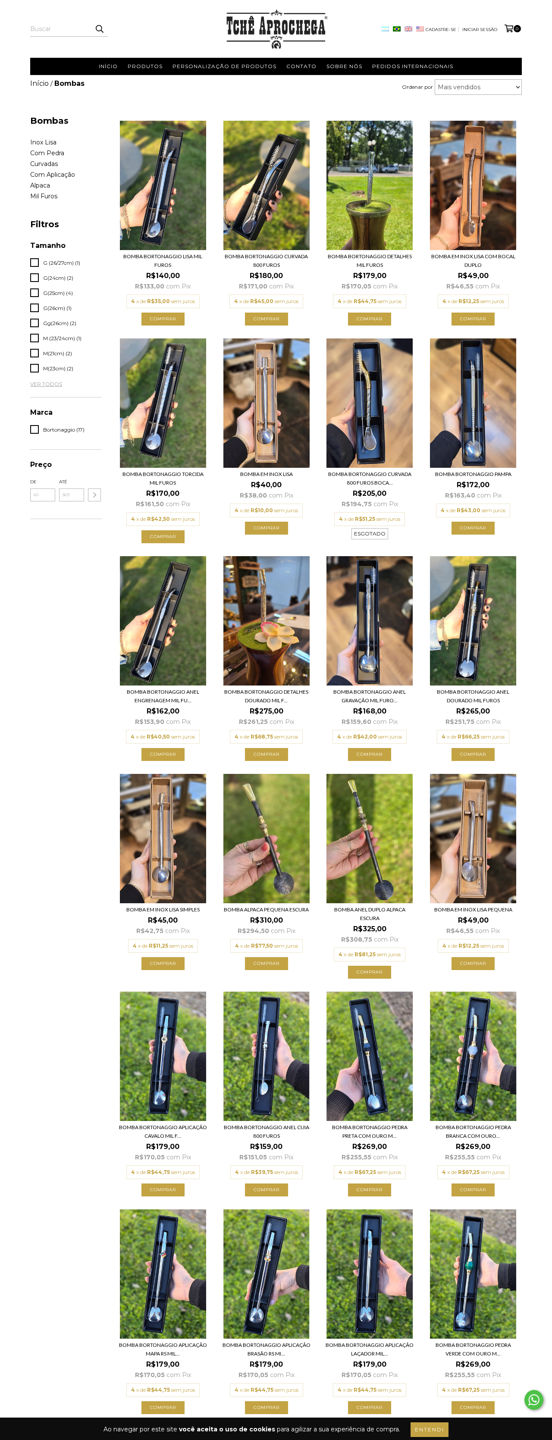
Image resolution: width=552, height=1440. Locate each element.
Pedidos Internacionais (412, 66)
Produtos (145, 66)
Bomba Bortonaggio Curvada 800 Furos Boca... (369, 478)
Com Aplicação (52, 174)
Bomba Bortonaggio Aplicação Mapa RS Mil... (163, 1349)
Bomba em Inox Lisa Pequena (473, 909)
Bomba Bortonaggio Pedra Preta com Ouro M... (370, 1131)
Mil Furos (43, 196)
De (33, 482)
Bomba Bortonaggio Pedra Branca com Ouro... (473, 1131)
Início (108, 66)
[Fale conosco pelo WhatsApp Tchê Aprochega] (533, 1400)
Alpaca (40, 185)
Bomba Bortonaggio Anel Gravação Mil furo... (369, 696)
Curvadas (44, 164)
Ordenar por (417, 87)
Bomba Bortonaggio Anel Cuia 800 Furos (266, 1131)
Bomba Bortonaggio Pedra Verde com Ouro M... (473, 1349)
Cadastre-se (441, 29)
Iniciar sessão (479, 29)
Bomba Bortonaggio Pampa (473, 474)
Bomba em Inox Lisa (266, 474)
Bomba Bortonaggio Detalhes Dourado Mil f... (266, 696)
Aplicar (94, 494)
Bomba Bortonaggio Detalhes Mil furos (370, 260)
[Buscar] (99, 29)
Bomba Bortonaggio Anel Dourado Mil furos (473, 696)
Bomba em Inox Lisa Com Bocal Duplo (473, 260)
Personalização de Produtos (224, 66)
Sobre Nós (344, 66)
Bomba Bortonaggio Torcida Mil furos (163, 478)
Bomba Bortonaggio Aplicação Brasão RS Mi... (266, 1349)
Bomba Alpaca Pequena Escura (266, 909)
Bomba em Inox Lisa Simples (163, 909)
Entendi (429, 1429)
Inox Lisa (43, 142)
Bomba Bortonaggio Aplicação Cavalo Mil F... (163, 1131)
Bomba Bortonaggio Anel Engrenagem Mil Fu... (163, 696)
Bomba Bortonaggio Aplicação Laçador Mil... (370, 1349)
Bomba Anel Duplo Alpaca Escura (369, 913)
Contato (301, 66)
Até (63, 482)
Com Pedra (47, 153)
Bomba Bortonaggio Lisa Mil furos (162, 260)
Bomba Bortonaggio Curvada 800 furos (266, 260)
